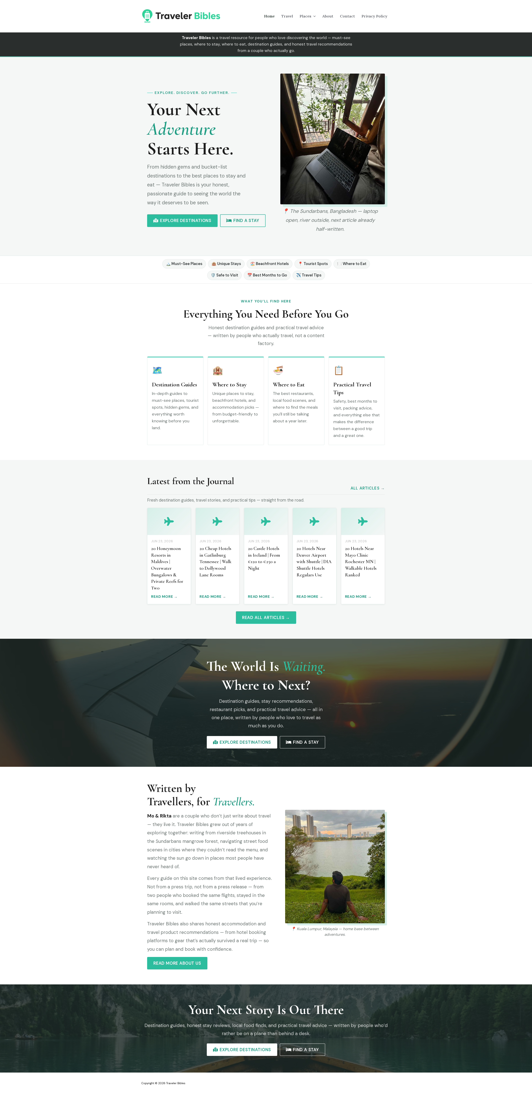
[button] (313, 16)
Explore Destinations (185, 220)
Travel (287, 16)
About (327, 16)
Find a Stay (246, 220)
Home (269, 16)
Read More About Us (177, 963)
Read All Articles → (266, 617)
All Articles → (368, 488)
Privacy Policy (374, 16)
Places (305, 16)
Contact (347, 16)
